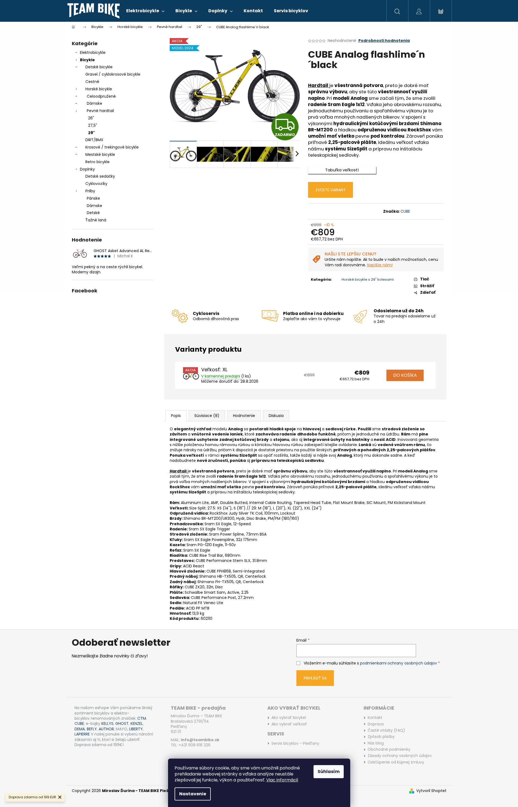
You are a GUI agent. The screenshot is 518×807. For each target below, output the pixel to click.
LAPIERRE (82, 734)
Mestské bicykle (100, 154)
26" (91, 118)
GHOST (122, 723)
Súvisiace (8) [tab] (206, 415)
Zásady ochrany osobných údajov (400, 755)
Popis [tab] (176, 415)
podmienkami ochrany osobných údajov (398, 663)
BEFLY (92, 729)
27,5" (92, 125)
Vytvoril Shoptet (431, 790)
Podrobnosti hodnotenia (384, 40)
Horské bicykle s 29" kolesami (368, 279)
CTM (141, 718)
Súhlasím (329, 771)
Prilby (90, 191)
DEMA (80, 729)
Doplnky (87, 169)
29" (91, 132)
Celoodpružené (101, 96)
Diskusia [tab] (276, 415)
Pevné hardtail (100, 110)
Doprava (376, 724)
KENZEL (137, 723)
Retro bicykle (97, 162)
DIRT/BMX (94, 140)
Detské (93, 212)
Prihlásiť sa (315, 678)
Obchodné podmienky (389, 749)
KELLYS (107, 723)
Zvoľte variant (330, 190)
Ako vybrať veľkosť (289, 724)
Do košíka (405, 375)
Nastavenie (192, 794)
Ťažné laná (95, 220)
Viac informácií (282, 780)
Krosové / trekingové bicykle (112, 147)
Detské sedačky (100, 176)
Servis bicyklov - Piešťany (295, 743)
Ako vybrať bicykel (288, 717)
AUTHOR (106, 729)
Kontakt (375, 717)
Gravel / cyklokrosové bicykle (112, 74)
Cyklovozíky (96, 183)
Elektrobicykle (93, 52)
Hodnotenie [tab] (244, 415)
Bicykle (87, 60)
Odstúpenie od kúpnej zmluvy (396, 762)
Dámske (94, 103)
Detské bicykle (99, 67)
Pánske (93, 198)
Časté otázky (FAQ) (386, 730)
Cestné (92, 81)
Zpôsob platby (381, 736)
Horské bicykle (98, 89)
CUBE (405, 211)
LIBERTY (136, 729)
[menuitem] (145, 11)
